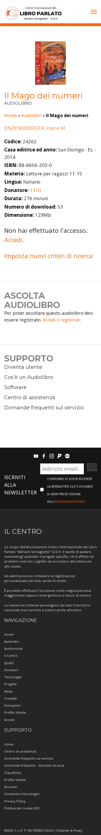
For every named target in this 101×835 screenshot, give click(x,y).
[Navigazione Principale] (94, 12)
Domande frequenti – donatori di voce (34, 765)
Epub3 (9, 663)
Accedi (9, 720)
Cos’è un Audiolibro (28, 377)
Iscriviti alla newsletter (20, 485)
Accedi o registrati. (62, 320)
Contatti (10, 698)
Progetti (10, 684)
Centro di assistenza (29, 397)
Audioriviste (13, 648)
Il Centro (11, 655)
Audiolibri (31, 115)
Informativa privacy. (70, 502)
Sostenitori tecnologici (22, 794)
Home (10, 115)
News (8, 691)
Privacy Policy (15, 801)
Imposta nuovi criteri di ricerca (48, 255)
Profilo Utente (15, 712)
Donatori (11, 670)
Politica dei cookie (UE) (21, 808)
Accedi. (14, 239)
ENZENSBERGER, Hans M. (35, 128)
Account (10, 787)
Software (15, 387)
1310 (35, 190)
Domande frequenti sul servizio (44, 408)
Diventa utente (23, 367)
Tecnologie (13, 677)
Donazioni (12, 705)
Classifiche (12, 773)
